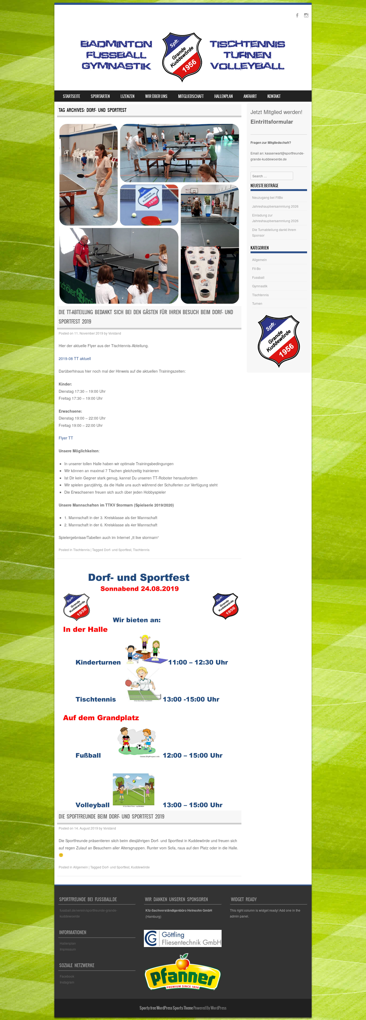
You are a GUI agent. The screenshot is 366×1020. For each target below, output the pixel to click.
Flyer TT (66, 438)
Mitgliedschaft (191, 96)
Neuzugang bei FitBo (267, 197)
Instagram (67, 982)
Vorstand (114, 333)
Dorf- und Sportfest (117, 549)
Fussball (258, 277)
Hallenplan (223, 96)
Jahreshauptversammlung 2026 (275, 206)
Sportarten (100, 96)
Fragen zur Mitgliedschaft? (271, 142)
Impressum (68, 949)
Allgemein (80, 867)
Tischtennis (81, 549)
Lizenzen (128, 96)
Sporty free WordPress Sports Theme (166, 1008)
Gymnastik (259, 286)
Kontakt (274, 96)
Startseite (71, 96)
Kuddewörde (140, 867)
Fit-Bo (256, 268)
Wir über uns (156, 96)
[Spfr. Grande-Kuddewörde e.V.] (182, 82)
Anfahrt (250, 96)
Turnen (257, 303)
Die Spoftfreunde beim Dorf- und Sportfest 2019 (112, 816)
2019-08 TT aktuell (75, 358)
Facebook (67, 976)
